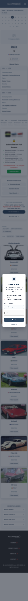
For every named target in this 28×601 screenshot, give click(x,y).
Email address (8, 303)
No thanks (14, 324)
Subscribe (14, 320)
